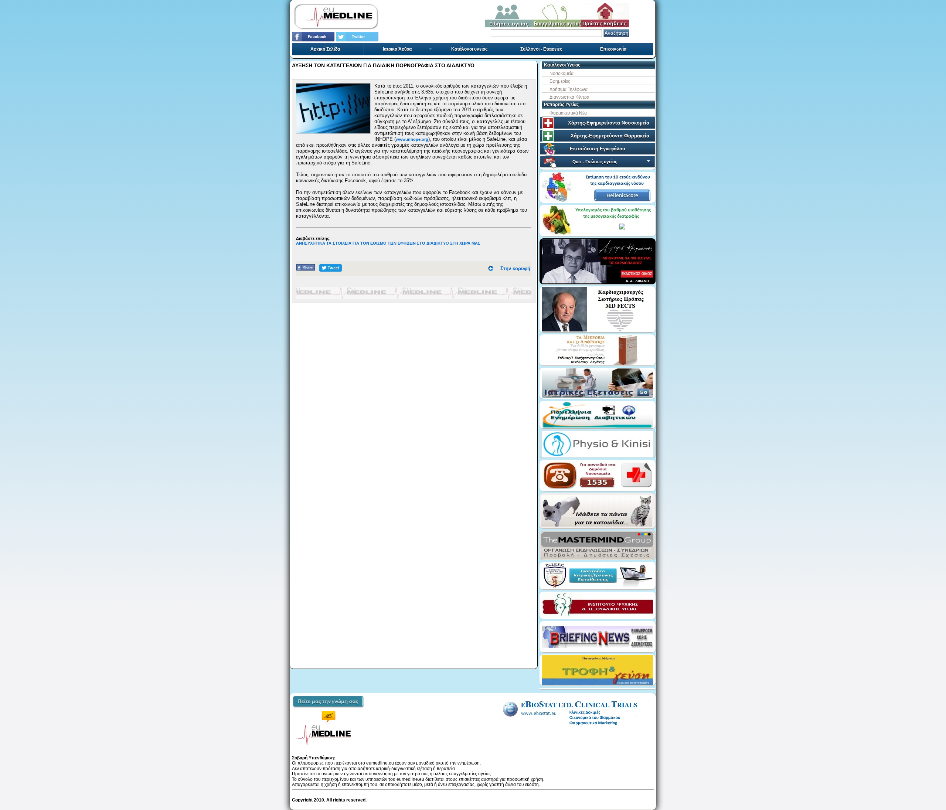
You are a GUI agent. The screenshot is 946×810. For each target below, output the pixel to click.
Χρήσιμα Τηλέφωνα (568, 89)
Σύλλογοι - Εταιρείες (541, 49)
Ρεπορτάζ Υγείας (561, 104)
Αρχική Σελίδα (325, 49)
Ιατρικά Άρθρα (397, 49)
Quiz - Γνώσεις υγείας (594, 161)
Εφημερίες (559, 81)
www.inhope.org (412, 139)
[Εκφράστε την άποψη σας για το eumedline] (328, 710)
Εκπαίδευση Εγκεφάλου (597, 149)
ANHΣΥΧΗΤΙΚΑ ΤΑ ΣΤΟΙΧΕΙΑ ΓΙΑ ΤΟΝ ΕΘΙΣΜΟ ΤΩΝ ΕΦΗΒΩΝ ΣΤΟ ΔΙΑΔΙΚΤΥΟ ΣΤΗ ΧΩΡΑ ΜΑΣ (388, 243)
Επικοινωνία (613, 49)
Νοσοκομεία (561, 73)
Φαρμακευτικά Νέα (568, 113)
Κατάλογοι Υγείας (562, 65)
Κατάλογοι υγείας (469, 49)
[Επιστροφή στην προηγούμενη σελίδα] (490, 268)
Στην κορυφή (515, 268)
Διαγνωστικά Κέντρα (569, 97)
